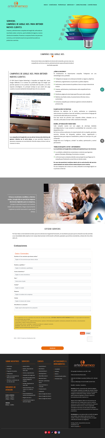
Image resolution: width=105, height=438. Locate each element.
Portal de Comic (58, 378)
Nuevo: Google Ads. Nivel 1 (45, 393)
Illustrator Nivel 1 (43, 378)
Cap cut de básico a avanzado (43, 385)
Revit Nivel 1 (42, 368)
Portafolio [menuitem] (62, 4)
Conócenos (9, 366)
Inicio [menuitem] (46, 4)
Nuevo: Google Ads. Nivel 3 (45, 398)
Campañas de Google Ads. (29, 375)
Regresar (52, 348)
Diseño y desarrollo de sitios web (28, 369)
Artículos (57, 371)
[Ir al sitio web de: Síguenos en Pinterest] (45, 432)
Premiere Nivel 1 (42, 389)
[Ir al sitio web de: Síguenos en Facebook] (59, 432)
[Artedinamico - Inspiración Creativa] (18, 5)
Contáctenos (10, 373)
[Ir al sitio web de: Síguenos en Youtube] (49, 432)
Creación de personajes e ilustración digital (29, 400)
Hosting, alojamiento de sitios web (28, 384)
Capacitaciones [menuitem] (81, 4)
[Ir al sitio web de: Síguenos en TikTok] (52, 432)
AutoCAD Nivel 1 (42, 366)
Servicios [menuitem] (70, 4)
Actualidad (57, 369)
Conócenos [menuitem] (53, 4)
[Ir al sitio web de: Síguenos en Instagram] (55, 432)
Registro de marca (27, 397)
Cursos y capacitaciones (28, 373)
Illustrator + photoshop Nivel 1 (44, 381)
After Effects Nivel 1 (43, 376)
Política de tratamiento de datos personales (13, 376)
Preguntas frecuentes (12, 371)
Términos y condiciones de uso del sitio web (13, 380)
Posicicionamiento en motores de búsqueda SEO (29, 394)
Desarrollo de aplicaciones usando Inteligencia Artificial (29, 379)
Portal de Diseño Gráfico (60, 376)
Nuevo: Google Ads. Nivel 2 (45, 396)
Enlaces (56, 373)
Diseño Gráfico (26, 366)
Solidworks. (41, 391)
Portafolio (9, 368)
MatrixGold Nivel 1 (43, 371)
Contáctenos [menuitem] (92, 4)
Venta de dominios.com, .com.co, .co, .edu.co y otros (28, 389)
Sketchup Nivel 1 (43, 373)
